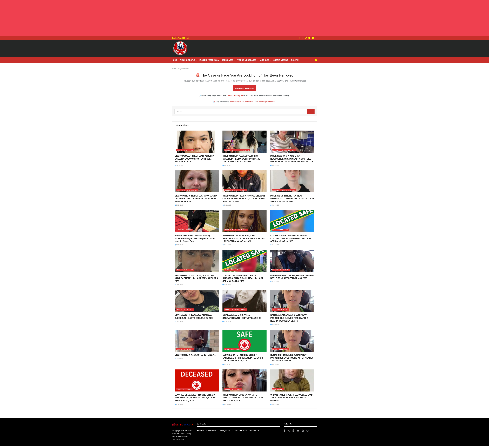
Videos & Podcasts (246, 60)
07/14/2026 (179, 404)
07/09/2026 (275, 404)
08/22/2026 (275, 165)
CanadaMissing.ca (235, 95)
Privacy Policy (224, 430)
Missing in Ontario (280, 270)
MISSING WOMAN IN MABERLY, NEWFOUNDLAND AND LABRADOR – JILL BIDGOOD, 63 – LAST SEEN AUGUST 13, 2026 (291, 158)
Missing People (187, 60)
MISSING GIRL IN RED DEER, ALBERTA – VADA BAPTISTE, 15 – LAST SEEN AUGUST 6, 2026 (196, 278)
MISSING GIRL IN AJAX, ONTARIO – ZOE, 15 (195, 354)
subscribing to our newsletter (241, 101)
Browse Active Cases (244, 88)
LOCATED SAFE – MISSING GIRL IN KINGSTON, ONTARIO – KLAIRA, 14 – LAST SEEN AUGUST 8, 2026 (242, 278)
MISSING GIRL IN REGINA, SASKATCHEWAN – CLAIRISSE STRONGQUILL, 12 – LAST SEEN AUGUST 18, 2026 (244, 198)
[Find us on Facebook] (299, 38)
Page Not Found (183, 68)
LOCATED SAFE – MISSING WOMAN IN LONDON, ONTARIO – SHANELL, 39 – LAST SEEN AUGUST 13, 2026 (290, 238)
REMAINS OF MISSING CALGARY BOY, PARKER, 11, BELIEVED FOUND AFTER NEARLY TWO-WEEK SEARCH (289, 318)
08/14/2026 (275, 245)
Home (174, 60)
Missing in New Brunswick (283, 190)
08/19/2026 (275, 205)
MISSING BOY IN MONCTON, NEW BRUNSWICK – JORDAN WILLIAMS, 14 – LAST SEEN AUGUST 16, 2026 (292, 198)
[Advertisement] (244, 18)
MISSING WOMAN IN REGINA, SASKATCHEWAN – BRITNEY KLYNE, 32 (241, 316)
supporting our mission (266, 101)
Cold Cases (227, 60)
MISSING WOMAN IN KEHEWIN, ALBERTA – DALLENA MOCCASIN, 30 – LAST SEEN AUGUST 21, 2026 (195, 158)
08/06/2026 (275, 282)
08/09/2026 (227, 284)
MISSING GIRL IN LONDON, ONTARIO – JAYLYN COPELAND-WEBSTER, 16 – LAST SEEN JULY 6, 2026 (242, 397)
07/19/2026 (227, 364)
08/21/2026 (179, 205)
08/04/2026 (227, 321)
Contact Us (254, 430)
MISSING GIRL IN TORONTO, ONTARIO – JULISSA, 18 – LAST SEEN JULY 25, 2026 (194, 316)
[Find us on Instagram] (316, 38)
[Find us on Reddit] (313, 38)
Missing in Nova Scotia (187, 190)
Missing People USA (209, 60)
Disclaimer (211, 430)
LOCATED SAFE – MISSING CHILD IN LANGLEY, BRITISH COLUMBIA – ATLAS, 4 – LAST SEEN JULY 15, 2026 (243, 357)
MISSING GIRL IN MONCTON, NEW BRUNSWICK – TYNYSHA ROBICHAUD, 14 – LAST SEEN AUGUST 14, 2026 (243, 238)
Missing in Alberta (185, 150)
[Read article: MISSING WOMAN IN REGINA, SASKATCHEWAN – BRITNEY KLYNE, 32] (244, 301)
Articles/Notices (184, 230)
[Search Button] (316, 60)
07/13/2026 (227, 404)
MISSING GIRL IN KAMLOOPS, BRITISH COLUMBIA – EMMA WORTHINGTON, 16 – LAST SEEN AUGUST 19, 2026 (242, 158)
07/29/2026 (275, 324)
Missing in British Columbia (237, 150)
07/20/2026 (179, 358)
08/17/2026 (227, 245)
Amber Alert (277, 389)
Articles (264, 60)
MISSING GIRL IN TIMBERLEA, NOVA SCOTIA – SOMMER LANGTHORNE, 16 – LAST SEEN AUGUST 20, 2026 (196, 198)
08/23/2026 (179, 165)
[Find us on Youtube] (309, 38)
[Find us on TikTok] (306, 38)
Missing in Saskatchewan (236, 190)
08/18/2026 (179, 245)
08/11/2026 (179, 284)
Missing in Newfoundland (283, 150)
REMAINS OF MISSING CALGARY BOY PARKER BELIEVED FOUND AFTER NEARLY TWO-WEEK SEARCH (291, 357)
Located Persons (280, 230)
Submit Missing (280, 60)
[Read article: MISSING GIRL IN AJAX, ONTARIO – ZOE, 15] (197, 341)
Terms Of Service (240, 430)
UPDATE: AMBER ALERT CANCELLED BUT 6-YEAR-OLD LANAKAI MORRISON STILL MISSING (292, 397)
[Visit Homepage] (180, 48)
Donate (294, 60)
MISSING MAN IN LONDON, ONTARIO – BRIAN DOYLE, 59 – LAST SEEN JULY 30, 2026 (292, 277)
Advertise (200, 430)
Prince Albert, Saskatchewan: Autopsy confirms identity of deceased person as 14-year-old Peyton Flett (195, 238)
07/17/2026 (275, 364)
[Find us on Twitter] (302, 38)
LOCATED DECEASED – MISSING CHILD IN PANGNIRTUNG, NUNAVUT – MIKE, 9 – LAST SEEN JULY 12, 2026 (196, 397)
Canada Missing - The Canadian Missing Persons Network (182, 436)
